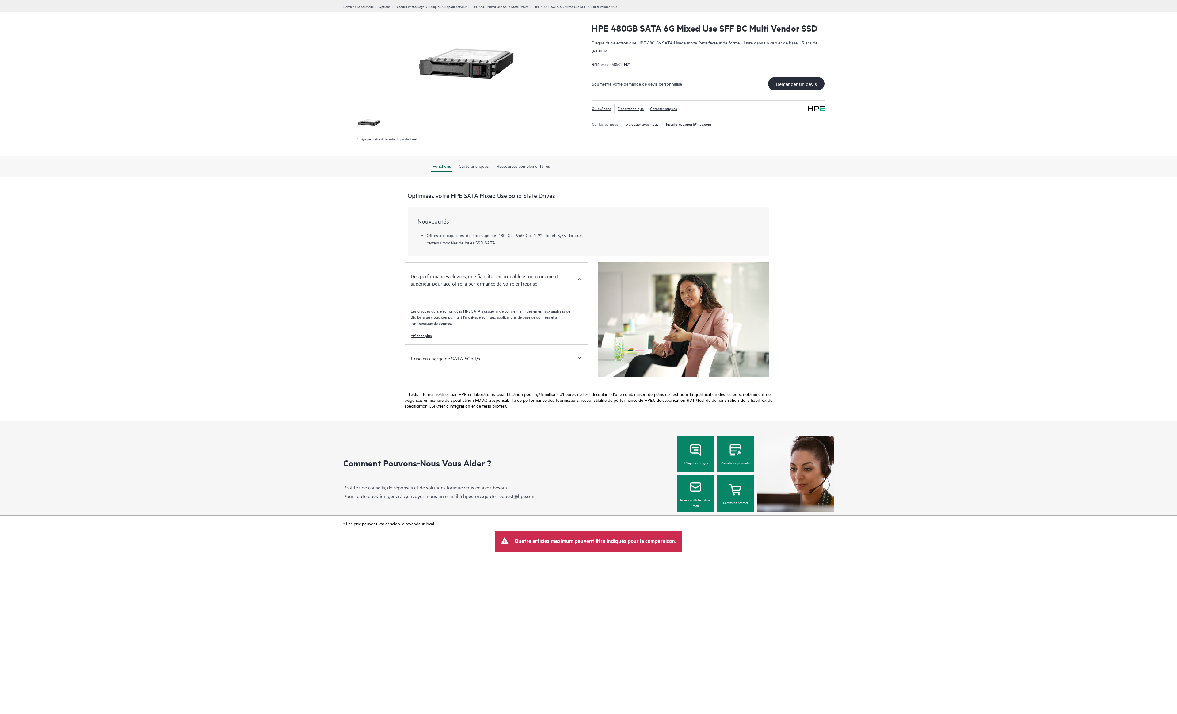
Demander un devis (796, 83)
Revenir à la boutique (358, 6)
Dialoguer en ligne (696, 462)
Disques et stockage (410, 6)
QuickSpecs (601, 108)
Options (384, 6)
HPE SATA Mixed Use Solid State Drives (500, 6)
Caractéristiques (663, 108)
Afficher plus (421, 335)
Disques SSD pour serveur (448, 6)
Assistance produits (735, 462)
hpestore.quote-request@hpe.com (499, 496)
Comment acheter (735, 502)
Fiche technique (631, 108)
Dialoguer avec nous (642, 124)
